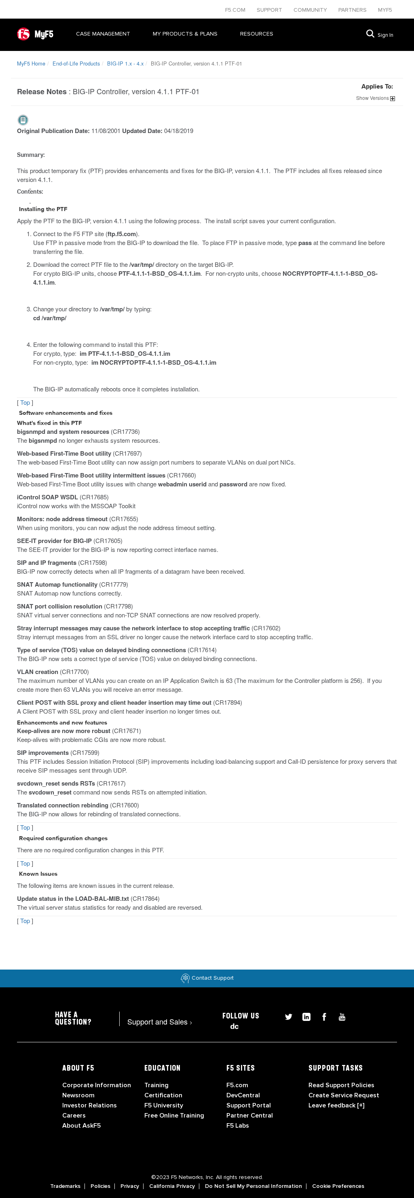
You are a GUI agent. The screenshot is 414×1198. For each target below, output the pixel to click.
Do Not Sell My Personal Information (253, 1186)
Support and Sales (159, 1021)
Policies (100, 1186)
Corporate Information (96, 1085)
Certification (163, 1095)
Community (311, 9)
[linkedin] (303, 1016)
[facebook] (321, 1016)
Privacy (129, 1186)
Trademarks (65, 1186)
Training (156, 1085)
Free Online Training (174, 1115)
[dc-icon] (230, 1025)
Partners (353, 9)
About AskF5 (81, 1126)
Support (270, 9)
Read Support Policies (341, 1085)
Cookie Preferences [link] (338, 1186)
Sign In (385, 35)
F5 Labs (237, 1126)
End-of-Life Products (76, 63)
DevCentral (243, 1095)
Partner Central (249, 1115)
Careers (74, 1115)
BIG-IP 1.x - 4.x (125, 63)
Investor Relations (89, 1105)
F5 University (163, 1105)
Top (25, 402)
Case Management (103, 33)
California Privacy (172, 1186)
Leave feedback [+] (336, 1105)
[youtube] (338, 1016)
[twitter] (285, 1016)
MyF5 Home (31, 63)
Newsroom (78, 1095)
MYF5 (385, 9)
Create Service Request (343, 1095)
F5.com (236, 9)
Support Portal (248, 1105)
